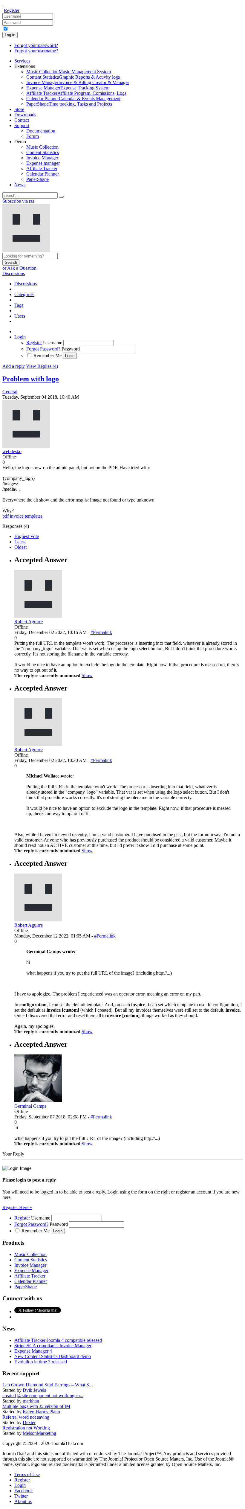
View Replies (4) (42, 366)
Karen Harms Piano (41, 1411)
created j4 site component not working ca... (42, 1395)
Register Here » (17, 1207)
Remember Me (47, 355)
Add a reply (13, 366)
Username (52, 342)
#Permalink (101, 632)
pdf (6, 516)
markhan (31, 1400)
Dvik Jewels (34, 1390)
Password (71, 348)
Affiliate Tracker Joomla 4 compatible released (58, 1340)
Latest (20, 541)
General (9, 391)
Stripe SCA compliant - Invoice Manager (52, 1345)
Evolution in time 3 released (40, 1361)
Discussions (13, 273)
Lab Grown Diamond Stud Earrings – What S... (47, 1384)
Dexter (29, 1422)
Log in (10, 35)
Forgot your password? (36, 45)
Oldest (20, 547)
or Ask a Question (19, 268)
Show (87, 675)
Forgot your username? (36, 50)
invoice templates (26, 516)
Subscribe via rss (18, 201)
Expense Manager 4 (33, 1350)
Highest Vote (26, 536)
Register (11, 10)
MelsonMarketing (39, 1433)
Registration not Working (26, 1427)
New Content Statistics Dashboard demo (52, 1356)
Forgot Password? (43, 348)
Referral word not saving (25, 1417)
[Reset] (61, 197)
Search (11, 262)
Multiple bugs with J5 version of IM (36, 1406)
